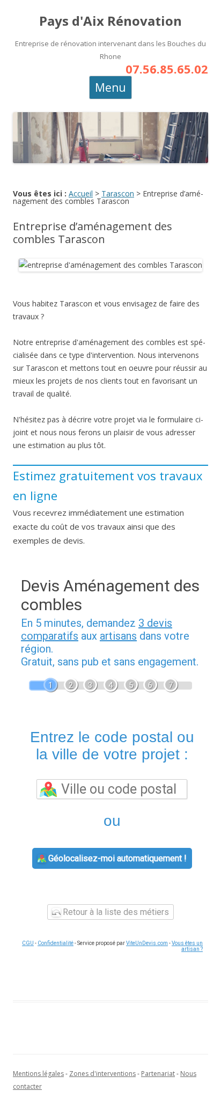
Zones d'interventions (102, 1073)
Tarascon (117, 193)
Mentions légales (38, 1073)
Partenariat (158, 1073)
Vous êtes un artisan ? (187, 946)
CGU (28, 943)
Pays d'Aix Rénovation (110, 21)
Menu (110, 87)
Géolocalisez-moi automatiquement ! (116, 858)
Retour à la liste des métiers (115, 912)
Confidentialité (55, 943)
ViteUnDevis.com (147, 943)
